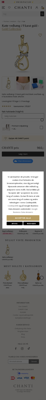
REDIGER (31, 223)
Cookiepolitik (13, 205)
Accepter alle (23, 218)
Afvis (15, 223)
